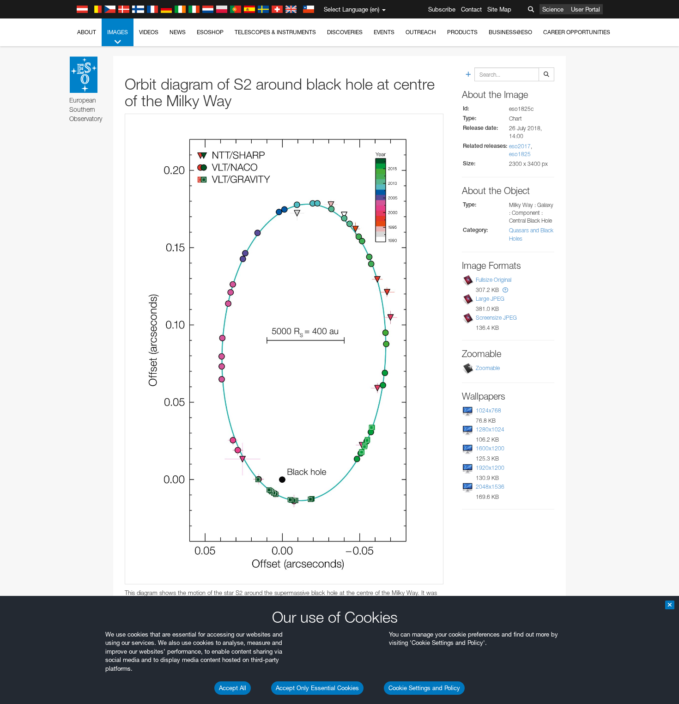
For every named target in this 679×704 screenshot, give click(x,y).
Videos (148, 32)
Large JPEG (490, 298)
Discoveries (345, 32)
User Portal (585, 9)
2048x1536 (490, 486)
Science (553, 9)
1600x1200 (490, 448)
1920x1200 (490, 467)
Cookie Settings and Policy (424, 688)
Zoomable (488, 367)
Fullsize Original (493, 279)
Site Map (499, 9)
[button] (505, 289)
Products (462, 32)
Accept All (232, 688)
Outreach (421, 32)
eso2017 (520, 146)
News (178, 32)
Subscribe (441, 9)
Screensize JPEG (496, 317)
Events (384, 32)
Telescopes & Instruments (275, 32)
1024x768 (488, 410)
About (86, 32)
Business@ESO (510, 32)
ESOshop (210, 32)
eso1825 (520, 154)
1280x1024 (490, 429)
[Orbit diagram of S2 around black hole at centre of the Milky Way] (284, 349)
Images (117, 32)
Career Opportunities (576, 32)
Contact (471, 9)
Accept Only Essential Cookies (317, 688)
